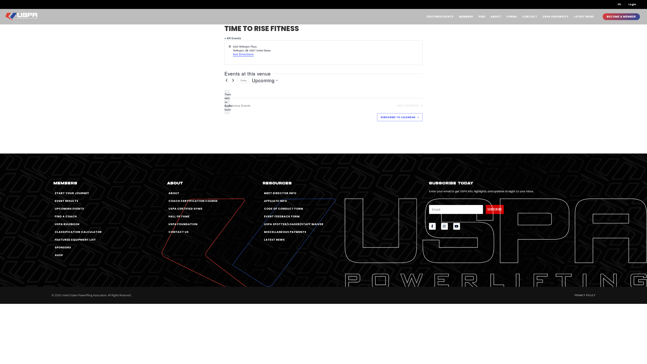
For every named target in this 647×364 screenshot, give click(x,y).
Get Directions (243, 54)
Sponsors (63, 247)
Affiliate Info (275, 201)
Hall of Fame (179, 216)
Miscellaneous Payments (285, 232)
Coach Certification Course (193, 201)
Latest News (584, 16)
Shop (59, 255)
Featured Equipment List (75, 240)
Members (466, 16)
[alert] (227, 102)
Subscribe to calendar (398, 117)
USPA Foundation (183, 224)
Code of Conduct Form (283, 209)
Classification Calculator (78, 232)
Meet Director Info (280, 193)
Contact (529, 16)
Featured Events (440, 16)
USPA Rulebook (67, 224)
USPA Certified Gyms (185, 209)
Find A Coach (66, 216)
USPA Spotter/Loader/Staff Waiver (294, 224)
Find (482, 16)
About (496, 16)
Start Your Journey (72, 193)
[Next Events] (233, 80)
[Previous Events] (226, 80)
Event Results (66, 201)
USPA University (555, 16)
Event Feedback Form (282, 216)
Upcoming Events (69, 209)
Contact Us (178, 232)
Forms (511, 16)
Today (243, 80)
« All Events (232, 38)
